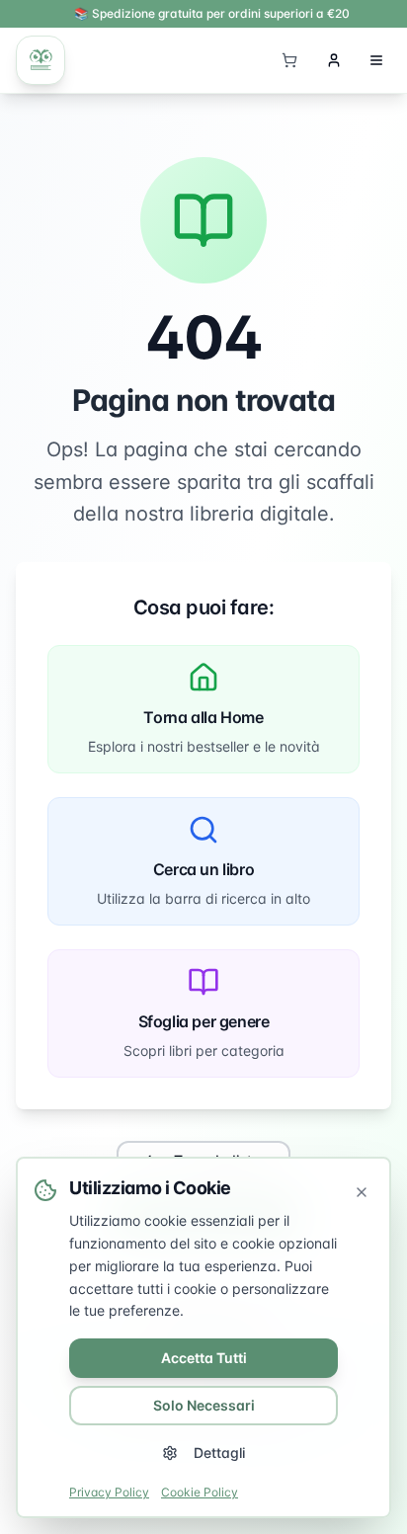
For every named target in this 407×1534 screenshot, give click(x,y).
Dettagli (219, 1452)
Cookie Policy (199, 1492)
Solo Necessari (204, 1405)
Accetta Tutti (204, 1357)
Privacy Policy (109, 1492)
